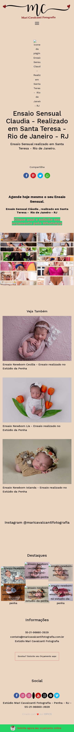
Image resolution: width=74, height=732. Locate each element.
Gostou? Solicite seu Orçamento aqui (37, 656)
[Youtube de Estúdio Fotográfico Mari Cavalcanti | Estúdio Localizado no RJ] (38, 695)
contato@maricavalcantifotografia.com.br (37, 636)
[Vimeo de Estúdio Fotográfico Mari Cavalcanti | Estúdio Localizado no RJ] (57, 695)
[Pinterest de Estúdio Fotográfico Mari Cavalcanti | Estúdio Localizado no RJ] (51, 695)
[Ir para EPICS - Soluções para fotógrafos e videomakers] (37, 714)
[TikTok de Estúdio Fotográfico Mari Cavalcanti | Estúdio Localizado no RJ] (33, 695)
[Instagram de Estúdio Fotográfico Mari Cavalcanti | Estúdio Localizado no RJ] (23, 695)
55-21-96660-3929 (37, 632)
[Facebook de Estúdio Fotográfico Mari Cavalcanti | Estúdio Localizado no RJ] (17, 695)
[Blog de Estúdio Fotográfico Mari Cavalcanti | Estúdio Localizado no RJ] (45, 695)
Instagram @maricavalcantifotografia (37, 522)
